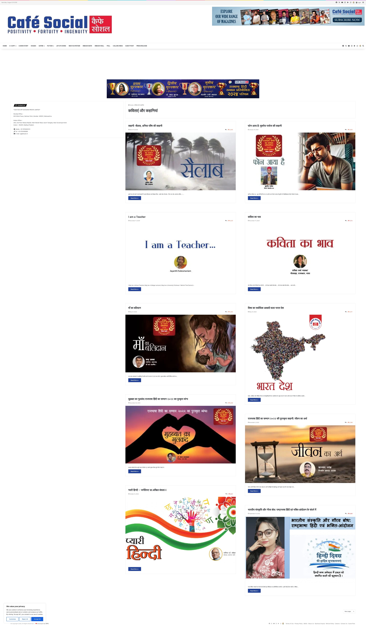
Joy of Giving (61, 46)
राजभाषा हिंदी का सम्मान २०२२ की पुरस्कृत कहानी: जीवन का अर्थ (277, 418)
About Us (311, 623)
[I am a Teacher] (180, 252)
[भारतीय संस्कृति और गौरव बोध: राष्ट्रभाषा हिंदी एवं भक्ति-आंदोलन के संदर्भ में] (300, 549)
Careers (337, 623)
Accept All (37, 619)
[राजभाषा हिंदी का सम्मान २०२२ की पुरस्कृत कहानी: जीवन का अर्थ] (300, 454)
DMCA (305, 623)
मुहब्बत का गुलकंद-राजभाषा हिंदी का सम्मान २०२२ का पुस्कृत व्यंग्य (158, 399)
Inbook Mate (87, 46)
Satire (41, 46)
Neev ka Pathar (74, 46)
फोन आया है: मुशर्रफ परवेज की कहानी (265, 125)
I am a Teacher (137, 216)
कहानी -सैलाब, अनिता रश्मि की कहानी (145, 125)
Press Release (141, 46)
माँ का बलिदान (134, 307)
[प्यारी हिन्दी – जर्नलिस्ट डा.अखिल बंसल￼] (180, 530)
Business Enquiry (320, 623)
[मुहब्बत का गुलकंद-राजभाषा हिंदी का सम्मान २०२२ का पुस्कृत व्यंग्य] (180, 434)
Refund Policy (330, 623)
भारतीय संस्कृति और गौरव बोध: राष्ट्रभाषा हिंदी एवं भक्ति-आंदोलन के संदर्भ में (282, 509)
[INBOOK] (353, 2)
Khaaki (33, 46)
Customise (12, 619)
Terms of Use (290, 623)
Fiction (50, 46)
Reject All (25, 619)
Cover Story (23, 46)
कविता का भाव (254, 216)
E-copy (12, 46)
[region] (25, 613)
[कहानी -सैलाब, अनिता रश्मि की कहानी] (180, 161)
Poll (108, 46)
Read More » (135, 198)
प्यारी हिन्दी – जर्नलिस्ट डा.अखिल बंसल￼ (147, 490)
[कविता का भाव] (300, 252)
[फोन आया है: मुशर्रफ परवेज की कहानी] (300, 161)
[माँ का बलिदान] (180, 343)
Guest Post (129, 46)
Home (5, 46)
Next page (348, 611)
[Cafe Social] (61, 24)
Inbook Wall (99, 46)
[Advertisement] (183, 64)
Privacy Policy (299, 623)
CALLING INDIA (118, 46)
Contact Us (344, 623)
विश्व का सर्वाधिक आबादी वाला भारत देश (266, 307)
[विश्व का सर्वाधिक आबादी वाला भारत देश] (300, 353)
